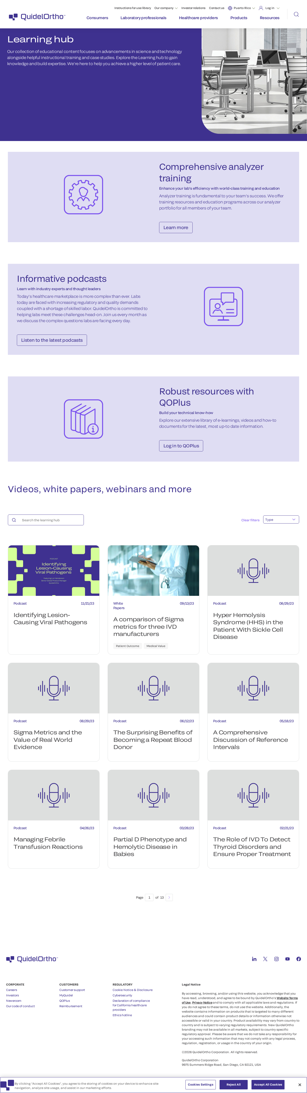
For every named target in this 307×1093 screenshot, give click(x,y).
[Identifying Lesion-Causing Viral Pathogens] (53, 570)
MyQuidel (66, 995)
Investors (12, 995)
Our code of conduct (20, 1006)
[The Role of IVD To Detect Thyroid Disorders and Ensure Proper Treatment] (253, 795)
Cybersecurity (122, 995)
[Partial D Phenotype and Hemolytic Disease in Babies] (153, 795)
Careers (11, 990)
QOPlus (64, 1000)
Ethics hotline (122, 1015)
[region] (153, 1085)
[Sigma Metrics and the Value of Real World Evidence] (53, 688)
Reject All (234, 1084)
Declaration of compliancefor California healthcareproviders (131, 1005)
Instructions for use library (132, 8)
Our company (164, 8)
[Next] (169, 897)
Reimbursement (70, 1006)
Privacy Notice (202, 1002)
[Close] (300, 1085)
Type (269, 519)
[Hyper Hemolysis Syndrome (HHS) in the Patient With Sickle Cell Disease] (253, 570)
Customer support (72, 990)
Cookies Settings (200, 1084)
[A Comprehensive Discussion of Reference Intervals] (253, 688)
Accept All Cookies (268, 1084)
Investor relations (193, 8)
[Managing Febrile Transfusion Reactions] (53, 795)
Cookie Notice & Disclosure (133, 990)
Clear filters (250, 520)
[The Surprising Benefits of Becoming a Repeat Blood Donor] (153, 688)
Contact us (216, 8)
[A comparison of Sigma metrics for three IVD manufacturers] (153, 570)
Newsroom (13, 1000)
